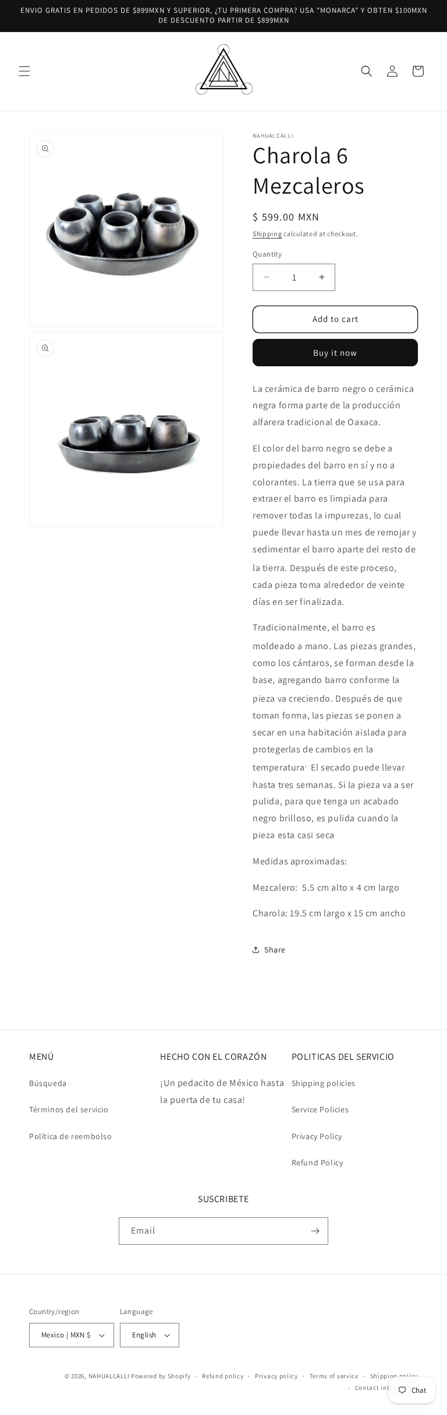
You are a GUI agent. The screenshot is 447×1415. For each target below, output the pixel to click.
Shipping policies (324, 1083)
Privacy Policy (317, 1136)
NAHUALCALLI (109, 1376)
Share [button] (275, 949)
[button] (24, 71)
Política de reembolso (70, 1136)
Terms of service (334, 1376)
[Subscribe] (315, 1231)
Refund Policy (317, 1162)
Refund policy (222, 1376)
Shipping (267, 233)
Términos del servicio (69, 1109)
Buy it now (335, 352)
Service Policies (320, 1109)
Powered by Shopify (161, 1376)
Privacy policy (276, 1376)
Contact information (386, 1388)
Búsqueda (48, 1083)
